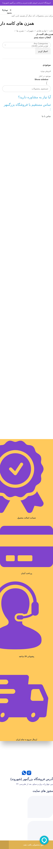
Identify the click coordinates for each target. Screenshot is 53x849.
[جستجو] (42, 10)
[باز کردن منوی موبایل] (48, 10)
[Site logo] (26, 10)
